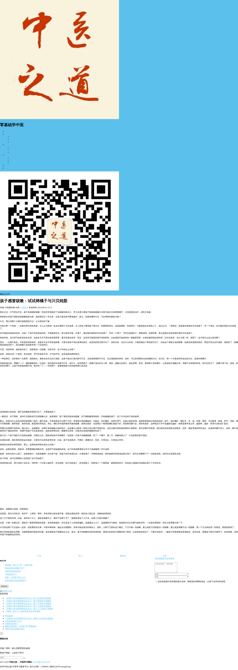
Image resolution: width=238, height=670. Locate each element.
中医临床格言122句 (13, 621)
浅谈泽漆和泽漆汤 (13, 571)
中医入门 (9, 134)
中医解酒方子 (11, 574)
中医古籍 (9, 165)
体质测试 (14, 158)
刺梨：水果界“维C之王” (15, 577)
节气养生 (14, 163)
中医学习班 (15, 139)
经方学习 (14, 137)
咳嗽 (161, 558)
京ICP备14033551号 (41, 662)
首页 (7, 131)
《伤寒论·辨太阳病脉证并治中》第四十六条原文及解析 (29, 618)
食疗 (165, 558)
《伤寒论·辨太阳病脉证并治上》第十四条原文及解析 (28, 601)
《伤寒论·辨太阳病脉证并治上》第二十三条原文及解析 (29, 609)
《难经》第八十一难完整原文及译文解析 (23, 611)
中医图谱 (14, 142)
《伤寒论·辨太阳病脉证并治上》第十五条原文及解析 (28, 598)
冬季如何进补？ (12, 624)
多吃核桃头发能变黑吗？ (16, 580)
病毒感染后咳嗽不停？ (15, 568)
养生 (157, 558)
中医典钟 (14, 160)
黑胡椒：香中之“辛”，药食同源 (18, 565)
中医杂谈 (9, 168)
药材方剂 (14, 150)
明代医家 (9, 616)
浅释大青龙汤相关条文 (15, 629)
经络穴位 (14, 152)
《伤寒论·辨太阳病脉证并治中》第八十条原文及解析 (28, 606)
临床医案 (14, 147)
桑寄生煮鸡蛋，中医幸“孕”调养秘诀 (20, 626)
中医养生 (9, 155)
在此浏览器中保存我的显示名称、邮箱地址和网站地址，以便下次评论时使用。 (192, 581)
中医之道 (9, 145)
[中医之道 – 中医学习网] (59, 118)
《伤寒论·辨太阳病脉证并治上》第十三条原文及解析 (28, 603)
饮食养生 (171, 558)
